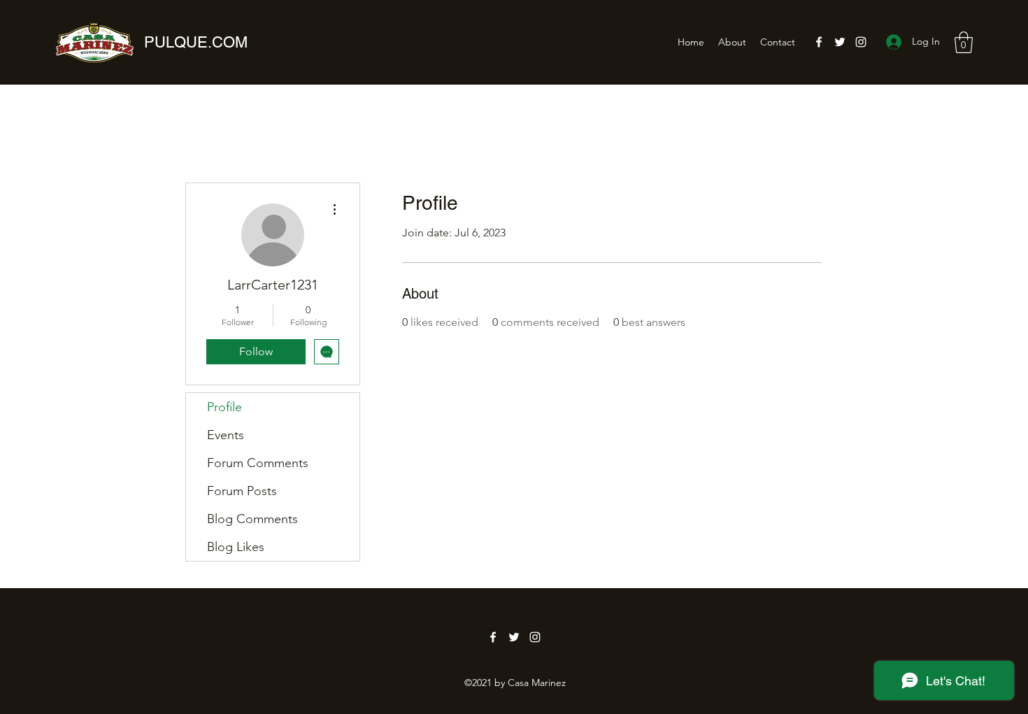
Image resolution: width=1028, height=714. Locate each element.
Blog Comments (252, 519)
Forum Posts (242, 491)
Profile (224, 407)
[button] (964, 42)
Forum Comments (257, 463)
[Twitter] (840, 42)
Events (225, 435)
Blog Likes (235, 547)
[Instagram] (861, 42)
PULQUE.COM (196, 42)
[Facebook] (819, 42)
